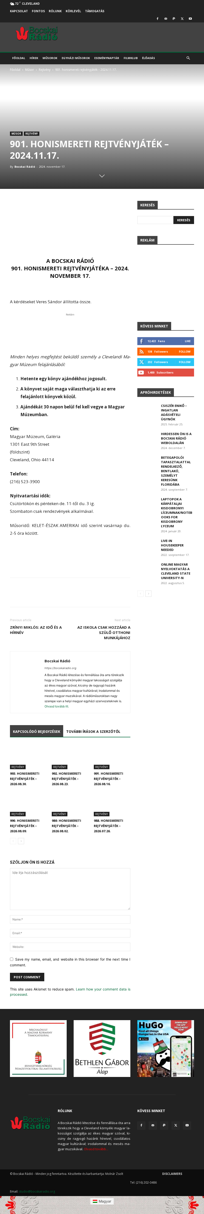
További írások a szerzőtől (93, 731)
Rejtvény (45, 70)
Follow (185, 351)
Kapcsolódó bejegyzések (36, 731)
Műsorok (50, 58)
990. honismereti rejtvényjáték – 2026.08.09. (24, 825)
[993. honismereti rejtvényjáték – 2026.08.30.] (28, 756)
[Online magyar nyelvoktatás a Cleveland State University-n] (147, 569)
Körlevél (73, 11)
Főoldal (18, 58)
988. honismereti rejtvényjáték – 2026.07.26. (108, 825)
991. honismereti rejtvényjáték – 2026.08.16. (108, 778)
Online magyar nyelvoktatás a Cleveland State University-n (175, 571)
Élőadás (148, 58)
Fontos (38, 11)
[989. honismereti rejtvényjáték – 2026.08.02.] (70, 803)
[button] (188, 58)
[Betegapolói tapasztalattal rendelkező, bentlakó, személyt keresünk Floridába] (147, 462)
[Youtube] (190, 18)
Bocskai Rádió (24, 166)
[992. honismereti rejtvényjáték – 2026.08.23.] (70, 756)
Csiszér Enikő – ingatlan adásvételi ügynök (174, 412)
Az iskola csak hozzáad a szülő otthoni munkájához (103, 632)
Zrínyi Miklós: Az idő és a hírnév (36, 630)
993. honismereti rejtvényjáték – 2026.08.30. (24, 778)
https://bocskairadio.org (60, 668)
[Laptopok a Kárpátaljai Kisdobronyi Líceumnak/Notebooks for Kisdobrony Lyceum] (147, 504)
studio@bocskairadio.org (37, 1191)
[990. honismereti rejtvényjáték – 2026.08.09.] (28, 803)
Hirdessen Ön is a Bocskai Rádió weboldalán (176, 438)
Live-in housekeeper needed (172, 545)
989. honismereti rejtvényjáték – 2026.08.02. (66, 825)
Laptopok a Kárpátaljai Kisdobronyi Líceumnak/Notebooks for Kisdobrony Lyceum (176, 512)
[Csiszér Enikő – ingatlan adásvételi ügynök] (147, 410)
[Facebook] (157, 18)
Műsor (29, 70)
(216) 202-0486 (146, 1182)
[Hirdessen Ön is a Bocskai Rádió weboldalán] (147, 439)
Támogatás (94, 11)
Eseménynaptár (106, 58)
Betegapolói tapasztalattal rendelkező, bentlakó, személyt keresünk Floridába (176, 471)
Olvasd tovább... (96, 1149)
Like (188, 341)
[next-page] (21, 841)
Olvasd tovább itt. (57, 706)
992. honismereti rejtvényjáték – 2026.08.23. (66, 778)
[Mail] (165, 18)
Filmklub (131, 58)
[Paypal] (174, 18)
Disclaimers (172, 1174)
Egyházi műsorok (76, 58)
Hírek (34, 58)
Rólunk (55, 11)
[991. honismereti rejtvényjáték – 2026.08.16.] (112, 756)
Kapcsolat (19, 11)
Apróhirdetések (155, 392)
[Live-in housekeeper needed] (147, 545)
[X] (182, 18)
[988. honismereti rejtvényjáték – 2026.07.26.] (112, 803)
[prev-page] (13, 841)
